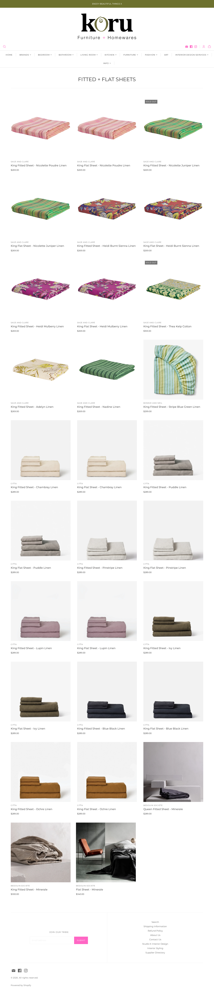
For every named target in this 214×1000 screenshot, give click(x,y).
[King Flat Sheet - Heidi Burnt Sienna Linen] (173, 209)
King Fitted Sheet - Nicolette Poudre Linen (39, 165)
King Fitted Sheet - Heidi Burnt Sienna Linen (106, 245)
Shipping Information (155, 926)
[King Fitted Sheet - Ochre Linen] (41, 772)
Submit (81, 940)
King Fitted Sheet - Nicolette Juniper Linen (171, 165)
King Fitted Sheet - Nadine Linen (98, 406)
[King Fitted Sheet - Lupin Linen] (41, 611)
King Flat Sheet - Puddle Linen (31, 567)
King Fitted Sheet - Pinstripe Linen (99, 567)
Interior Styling (155, 948)
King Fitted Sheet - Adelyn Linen (32, 406)
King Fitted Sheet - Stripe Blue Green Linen (171, 406)
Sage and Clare (20, 162)
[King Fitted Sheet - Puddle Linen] (173, 450)
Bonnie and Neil (152, 403)
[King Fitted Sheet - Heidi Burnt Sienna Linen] (107, 209)
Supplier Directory (155, 952)
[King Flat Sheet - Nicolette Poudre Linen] (107, 128)
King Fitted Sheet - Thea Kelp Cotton (167, 326)
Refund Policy (155, 930)
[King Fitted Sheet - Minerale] (41, 852)
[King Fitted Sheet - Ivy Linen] (173, 611)
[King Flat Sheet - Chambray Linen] (107, 450)
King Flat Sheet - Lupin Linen (96, 648)
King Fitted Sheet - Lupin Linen (31, 648)
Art (166, 55)
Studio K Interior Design (155, 943)
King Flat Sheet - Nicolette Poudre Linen (103, 165)
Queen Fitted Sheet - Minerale (163, 809)
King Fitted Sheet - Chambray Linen (34, 487)
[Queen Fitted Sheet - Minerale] (173, 772)
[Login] (203, 46)
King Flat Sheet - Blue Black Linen (165, 728)
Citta (14, 483)
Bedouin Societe (152, 805)
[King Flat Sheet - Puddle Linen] (41, 531)
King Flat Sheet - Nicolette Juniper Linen (37, 245)
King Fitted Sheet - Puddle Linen (164, 487)
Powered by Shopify (21, 985)
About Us (155, 935)
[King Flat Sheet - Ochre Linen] (107, 772)
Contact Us (155, 939)
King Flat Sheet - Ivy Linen (28, 728)
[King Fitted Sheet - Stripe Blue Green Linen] (173, 370)
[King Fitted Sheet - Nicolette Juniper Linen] (173, 128)
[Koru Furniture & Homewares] (107, 26)
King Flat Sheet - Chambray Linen (99, 487)
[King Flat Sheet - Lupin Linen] (107, 611)
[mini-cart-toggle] (209, 46)
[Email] (186, 46)
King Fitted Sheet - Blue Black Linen (101, 728)
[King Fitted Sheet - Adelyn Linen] (41, 370)
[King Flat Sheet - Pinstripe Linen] (173, 531)
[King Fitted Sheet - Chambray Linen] (41, 450)
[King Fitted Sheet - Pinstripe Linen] (107, 531)
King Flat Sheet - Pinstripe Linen (164, 567)
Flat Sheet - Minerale (89, 889)
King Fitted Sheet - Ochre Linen (31, 809)
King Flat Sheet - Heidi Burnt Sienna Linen (171, 245)
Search (155, 922)
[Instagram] (195, 46)
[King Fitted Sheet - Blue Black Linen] (107, 691)
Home (9, 55)
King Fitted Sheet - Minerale (29, 889)
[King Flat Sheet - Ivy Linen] (41, 691)
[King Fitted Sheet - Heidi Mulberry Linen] (41, 289)
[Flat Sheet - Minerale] (106, 852)
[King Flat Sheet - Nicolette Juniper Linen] (41, 209)
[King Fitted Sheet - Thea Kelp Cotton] (173, 289)
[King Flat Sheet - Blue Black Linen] (173, 691)
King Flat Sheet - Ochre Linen (96, 809)
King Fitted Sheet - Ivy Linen (162, 648)
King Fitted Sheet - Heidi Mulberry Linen (37, 326)
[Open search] (4, 46)
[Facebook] (191, 46)
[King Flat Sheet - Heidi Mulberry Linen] (107, 289)
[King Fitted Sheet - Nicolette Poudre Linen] (41, 128)
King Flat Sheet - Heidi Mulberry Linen (102, 326)
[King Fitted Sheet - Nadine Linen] (107, 370)
